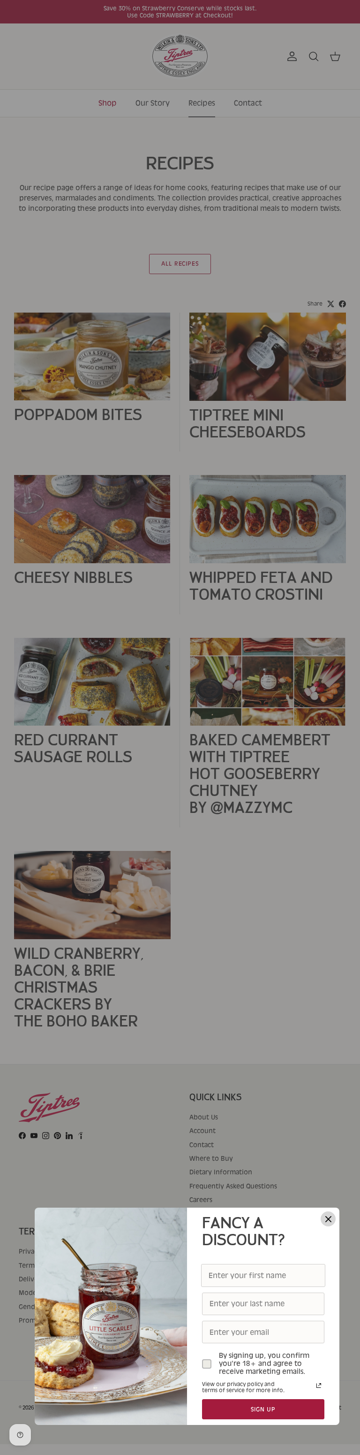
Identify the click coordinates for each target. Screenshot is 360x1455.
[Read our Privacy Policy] (318, 1385)
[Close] (328, 1219)
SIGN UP (263, 1409)
